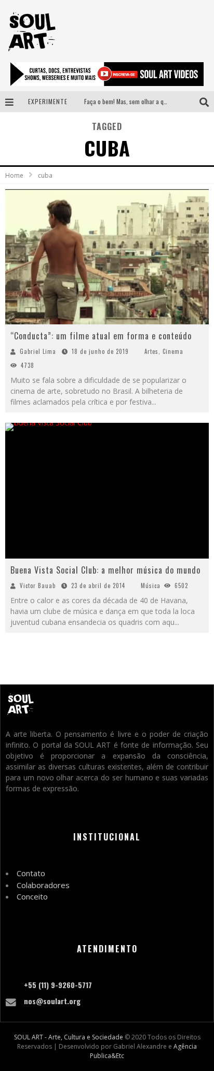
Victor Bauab (38, 585)
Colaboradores (43, 885)
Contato (31, 873)
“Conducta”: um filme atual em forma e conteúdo (101, 336)
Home (14, 175)
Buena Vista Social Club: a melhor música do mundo (105, 570)
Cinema (173, 351)
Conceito (32, 896)
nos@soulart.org (52, 1000)
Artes (151, 351)
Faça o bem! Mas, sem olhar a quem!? (131, 101)
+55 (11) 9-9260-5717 (58, 984)
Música (150, 585)
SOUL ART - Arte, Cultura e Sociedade (68, 1037)
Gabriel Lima (38, 351)
